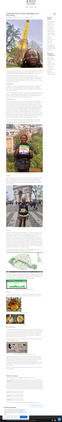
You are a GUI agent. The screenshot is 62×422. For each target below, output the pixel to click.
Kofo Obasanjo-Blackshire (12, 17)
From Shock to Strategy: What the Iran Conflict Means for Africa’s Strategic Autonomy (51, 47)
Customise (8, 417)
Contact (31, 7)
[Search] (54, 14)
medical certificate (16, 92)
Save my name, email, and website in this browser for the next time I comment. (24, 402)
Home (26, 7)
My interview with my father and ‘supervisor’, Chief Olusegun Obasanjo (51, 61)
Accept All (24, 417)
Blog (36, 7)
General (26, 17)
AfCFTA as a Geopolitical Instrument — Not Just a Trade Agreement (51, 39)
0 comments (31, 17)
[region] (15, 413)
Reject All (16, 417)
